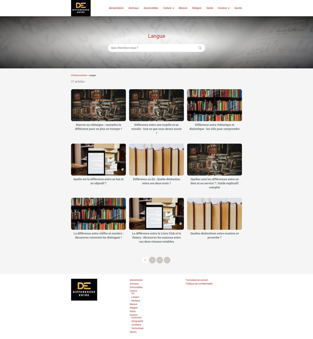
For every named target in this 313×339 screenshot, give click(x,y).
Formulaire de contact (197, 280)
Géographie (137, 321)
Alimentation (116, 8)
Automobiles (151, 8)
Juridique (136, 324)
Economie (136, 317)
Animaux (133, 8)
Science (222, 8)
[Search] (198, 47)
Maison (183, 8)
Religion (196, 8)
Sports (238, 8)
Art (132, 293)
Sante (209, 8)
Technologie (137, 328)
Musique (135, 300)
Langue (135, 297)
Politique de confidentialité (199, 283)
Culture (167, 8)
